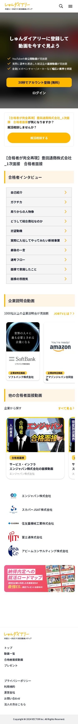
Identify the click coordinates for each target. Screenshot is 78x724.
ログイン (39, 92)
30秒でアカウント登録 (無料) (39, 82)
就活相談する (39, 138)
